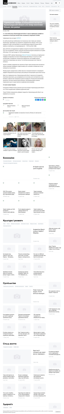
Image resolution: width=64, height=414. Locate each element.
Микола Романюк (26, 55)
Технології (47, 6)
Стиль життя (54, 6)
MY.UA (5, 2)
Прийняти (58, 411)
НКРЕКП (18, 38)
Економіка (14, 6)
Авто (43, 6)
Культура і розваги (13, 220)
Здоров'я (8, 404)
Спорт (39, 6)
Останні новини (54, 14)
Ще (51, 3)
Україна (20, 6)
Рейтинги (37, 3)
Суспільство (25, 6)
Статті (28, 3)
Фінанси (47, 3)
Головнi (4, 6)
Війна (19, 3)
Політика (9, 6)
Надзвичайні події (33, 6)
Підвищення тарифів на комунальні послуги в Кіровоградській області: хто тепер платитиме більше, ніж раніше (23, 25)
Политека (7, 100)
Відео (32, 3)
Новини (12, 3)
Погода (42, 3)
